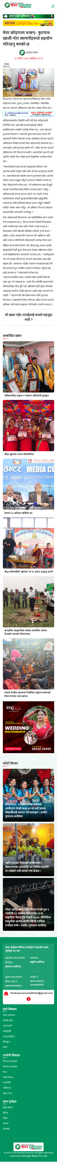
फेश (5, 1072)
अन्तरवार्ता (7, 1026)
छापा (5, 1047)
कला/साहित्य (9, 1037)
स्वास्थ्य (6, 1129)
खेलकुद (6, 1042)
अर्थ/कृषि (7, 1031)
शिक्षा (5, 1118)
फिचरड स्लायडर (10, 1067)
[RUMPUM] (28, 24)
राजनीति (6, 1083)
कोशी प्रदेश (8, 1020)
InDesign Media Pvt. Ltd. (34, 1156)
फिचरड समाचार (10, 1061)
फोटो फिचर (8, 1077)
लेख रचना (7, 1093)
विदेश (5, 1113)
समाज (5, 1123)
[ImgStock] (28, 728)
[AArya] (28, 17)
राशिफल (7, 1088)
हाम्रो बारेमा (8, 1107)
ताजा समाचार (9, 1015)
